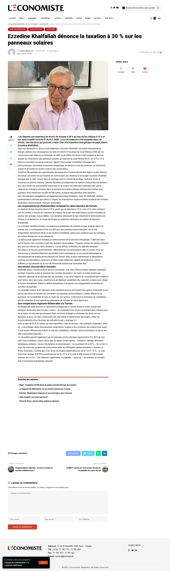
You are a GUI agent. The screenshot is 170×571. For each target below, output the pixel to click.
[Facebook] (121, 70)
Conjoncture (36, 29)
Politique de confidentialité (14, 563)
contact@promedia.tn (64, 556)
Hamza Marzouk (26, 51)
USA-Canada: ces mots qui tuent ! (33, 397)
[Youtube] (145, 70)
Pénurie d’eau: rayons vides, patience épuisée (39, 401)
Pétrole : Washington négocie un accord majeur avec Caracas (45, 393)
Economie (50, 29)
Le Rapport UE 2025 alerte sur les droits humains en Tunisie (44, 389)
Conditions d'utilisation (13, 565)
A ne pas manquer (18, 29)
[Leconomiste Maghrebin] (36, 8)
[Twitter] (133, 70)
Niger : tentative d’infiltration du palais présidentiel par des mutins (47, 385)
